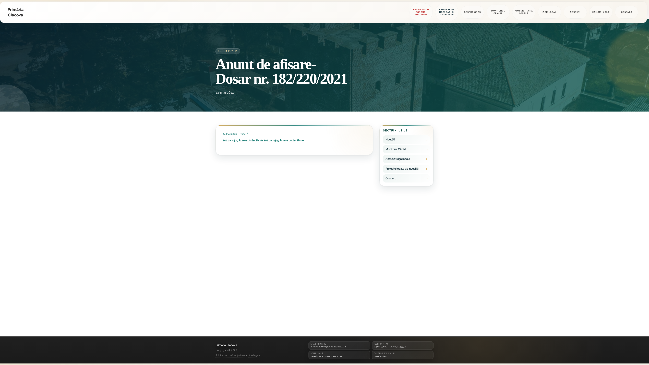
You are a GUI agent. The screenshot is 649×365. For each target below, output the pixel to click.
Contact (391, 178)
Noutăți (245, 134)
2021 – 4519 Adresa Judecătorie (243, 140)
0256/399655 (380, 356)
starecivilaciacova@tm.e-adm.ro (326, 356)
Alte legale (254, 355)
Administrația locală (398, 159)
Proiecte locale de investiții (402, 168)
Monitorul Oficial (396, 149)
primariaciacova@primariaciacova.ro (328, 346)
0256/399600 (380, 346)
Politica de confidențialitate (230, 355)
